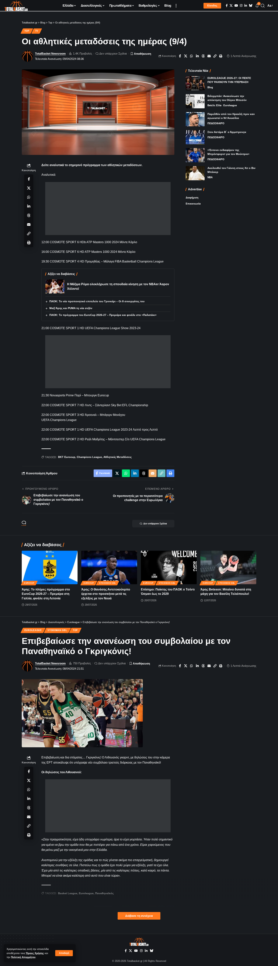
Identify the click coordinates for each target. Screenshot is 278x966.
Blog (210, 87)
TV (36, 31)
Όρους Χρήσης (35, 953)
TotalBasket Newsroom (50, 53)
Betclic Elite (214, 105)
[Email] (209, 56)
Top (26, 31)
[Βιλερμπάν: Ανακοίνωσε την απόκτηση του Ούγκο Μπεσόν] (195, 101)
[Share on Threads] (203, 56)
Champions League (89, 456)
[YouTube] (236, 5)
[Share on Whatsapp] (191, 56)
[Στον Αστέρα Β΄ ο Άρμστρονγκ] (195, 137)
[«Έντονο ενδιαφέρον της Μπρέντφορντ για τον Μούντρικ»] (195, 155)
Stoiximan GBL (107, 583)
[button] (64, 953)
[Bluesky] (250, 5)
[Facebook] (227, 5)
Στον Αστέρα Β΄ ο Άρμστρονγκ (226, 132)
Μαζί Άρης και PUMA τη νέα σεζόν (70, 308)
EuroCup (29, 583)
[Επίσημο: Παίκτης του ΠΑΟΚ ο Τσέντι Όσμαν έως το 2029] (169, 567)
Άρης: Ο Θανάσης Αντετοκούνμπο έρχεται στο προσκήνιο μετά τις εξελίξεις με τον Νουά (105, 594)
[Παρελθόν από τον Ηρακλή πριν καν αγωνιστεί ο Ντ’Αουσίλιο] (195, 119)
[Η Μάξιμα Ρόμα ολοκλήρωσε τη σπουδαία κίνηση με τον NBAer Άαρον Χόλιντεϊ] (54, 286)
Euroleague (230, 105)
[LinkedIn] (245, 5)
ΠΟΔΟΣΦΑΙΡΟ (215, 123)
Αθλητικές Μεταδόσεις (117, 456)
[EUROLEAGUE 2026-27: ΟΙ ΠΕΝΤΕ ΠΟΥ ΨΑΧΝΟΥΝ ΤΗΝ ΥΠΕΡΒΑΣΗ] (195, 83)
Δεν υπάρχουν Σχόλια (113, 53)
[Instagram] (241, 5)
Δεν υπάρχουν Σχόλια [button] (155, 523)
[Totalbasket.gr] (16, 5)
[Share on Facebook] (179, 56)
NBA (210, 177)
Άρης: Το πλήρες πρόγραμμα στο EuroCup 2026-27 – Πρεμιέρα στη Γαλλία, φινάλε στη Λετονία (46, 594)
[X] (231, 5)
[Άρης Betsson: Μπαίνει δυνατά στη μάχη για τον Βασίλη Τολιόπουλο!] (228, 567)
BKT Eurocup (66, 456)
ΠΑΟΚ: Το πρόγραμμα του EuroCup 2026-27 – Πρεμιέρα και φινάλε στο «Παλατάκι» (103, 314)
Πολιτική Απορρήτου (23, 957)
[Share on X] (185, 56)
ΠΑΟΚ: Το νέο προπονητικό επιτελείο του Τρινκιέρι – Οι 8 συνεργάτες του (96, 301)
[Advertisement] (108, 208)
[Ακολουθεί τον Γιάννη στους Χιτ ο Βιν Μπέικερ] (195, 173)
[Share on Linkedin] (197, 56)
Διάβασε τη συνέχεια (139, 915)
